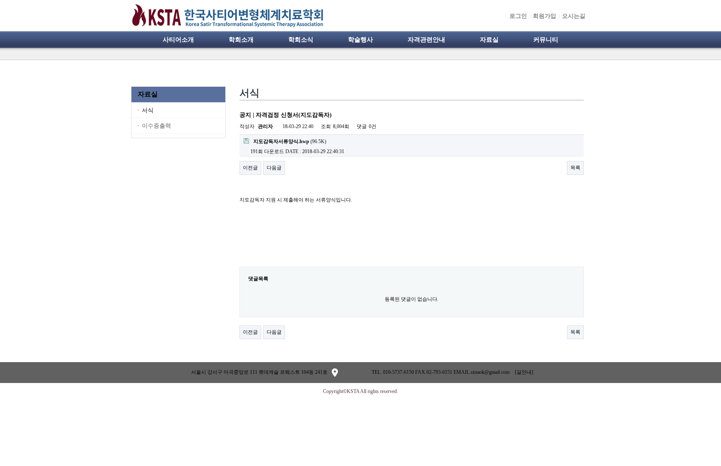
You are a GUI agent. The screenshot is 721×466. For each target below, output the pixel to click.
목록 (575, 168)
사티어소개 (178, 39)
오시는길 (573, 16)
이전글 (250, 168)
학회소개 (241, 39)
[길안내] (524, 372)
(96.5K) (289, 141)
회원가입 (544, 16)
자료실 (489, 39)
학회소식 (300, 39)
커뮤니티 (545, 39)
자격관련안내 (426, 39)
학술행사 (360, 39)
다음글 (274, 168)
